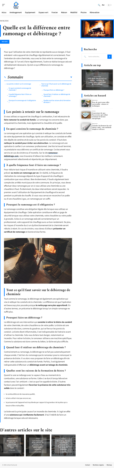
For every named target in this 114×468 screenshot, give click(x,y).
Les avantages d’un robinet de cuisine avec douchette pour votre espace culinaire (38, 445)
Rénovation (97, 76)
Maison (5, 42)
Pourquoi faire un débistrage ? (54, 90)
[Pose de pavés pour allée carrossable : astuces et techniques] (86, 103)
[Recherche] (99, 5)
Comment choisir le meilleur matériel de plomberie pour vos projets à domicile (63, 445)
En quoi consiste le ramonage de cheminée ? (20, 89)
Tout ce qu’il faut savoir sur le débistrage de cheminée (56, 85)
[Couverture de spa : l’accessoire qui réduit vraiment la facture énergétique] (86, 115)
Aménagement (12, 438)
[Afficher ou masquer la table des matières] (47, 77)
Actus (38, 438)
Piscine (94, 111)
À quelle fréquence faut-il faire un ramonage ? (20, 95)
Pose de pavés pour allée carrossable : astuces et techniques (100, 104)
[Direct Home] (16, 5)
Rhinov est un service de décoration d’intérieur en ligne (12, 444)
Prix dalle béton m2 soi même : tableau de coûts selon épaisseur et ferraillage (97, 81)
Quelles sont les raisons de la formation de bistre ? (57, 101)
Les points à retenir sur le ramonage (18, 84)
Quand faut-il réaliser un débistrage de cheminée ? (57, 95)
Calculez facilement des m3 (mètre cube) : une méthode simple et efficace (101, 127)
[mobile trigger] (4, 5)
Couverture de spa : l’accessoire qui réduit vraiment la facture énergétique (100, 116)
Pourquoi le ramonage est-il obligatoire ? (22, 101)
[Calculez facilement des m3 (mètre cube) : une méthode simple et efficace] (86, 126)
